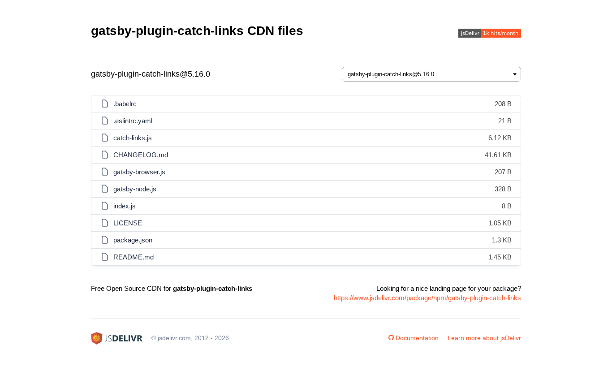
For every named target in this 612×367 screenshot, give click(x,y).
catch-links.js (132, 138)
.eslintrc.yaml (132, 121)
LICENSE (127, 223)
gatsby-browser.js (139, 172)
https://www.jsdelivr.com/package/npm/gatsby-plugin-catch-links (427, 298)
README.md (133, 257)
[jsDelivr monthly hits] (489, 34)
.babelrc (125, 104)
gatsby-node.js (134, 189)
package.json (132, 240)
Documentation (417, 337)
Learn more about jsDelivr (484, 337)
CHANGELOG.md (140, 155)
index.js (124, 206)
